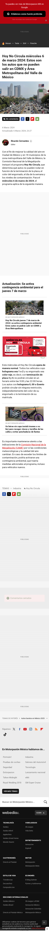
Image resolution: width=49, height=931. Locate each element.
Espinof (28, 848)
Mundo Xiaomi (8, 842)
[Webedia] (10, 814)
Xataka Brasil (8, 905)
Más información (38, 928)
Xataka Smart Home (11, 838)
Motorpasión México (33, 912)
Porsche (33, 43)
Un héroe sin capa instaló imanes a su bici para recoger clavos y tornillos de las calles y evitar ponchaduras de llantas (24, 429)
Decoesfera (7, 883)
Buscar (45, 802)
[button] (21, 141)
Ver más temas (10, 791)
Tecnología (30, 767)
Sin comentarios (12, 119)
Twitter (27, 119)
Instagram (30, 729)
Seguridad (7, 767)
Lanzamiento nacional (35, 772)
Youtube (25, 729)
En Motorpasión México (14, 317)
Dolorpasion (8, 772)
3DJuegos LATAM (32, 901)
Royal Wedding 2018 (12, 782)
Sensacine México (32, 905)
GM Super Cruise (33, 782)
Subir (38, 813)
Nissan (8, 43)
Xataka (5, 827)
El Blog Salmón (31, 880)
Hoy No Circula (33, 488)
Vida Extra (29, 831)
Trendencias (8, 880)
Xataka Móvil (8, 831)
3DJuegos (29, 827)
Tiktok (5, 734)
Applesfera (7, 834)
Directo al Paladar (10, 862)
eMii (27, 777)
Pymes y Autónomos (33, 883)
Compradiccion (9, 887)
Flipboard (32, 119)
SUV (24, 43)
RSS (36, 729)
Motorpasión (30, 862)
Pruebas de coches (11, 762)
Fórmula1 (7, 757)
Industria (17, 488)
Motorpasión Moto (32, 866)
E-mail (37, 119)
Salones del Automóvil (35, 762)
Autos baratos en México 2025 (33, 718)
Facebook (22, 119)
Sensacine (29, 844)
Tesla (17, 43)
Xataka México (8, 901)
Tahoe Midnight (10, 777)
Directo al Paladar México (13, 912)
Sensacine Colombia (33, 909)
